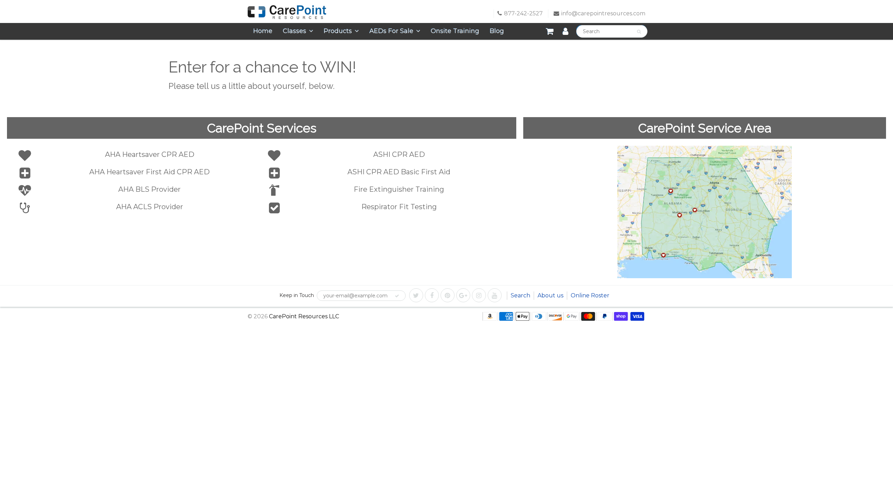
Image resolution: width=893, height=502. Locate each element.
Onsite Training (455, 31)
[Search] (639, 31)
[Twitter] (416, 295)
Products (338, 31)
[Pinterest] (448, 295)
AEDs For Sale (391, 31)
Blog (497, 31)
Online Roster (590, 295)
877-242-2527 (523, 13)
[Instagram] (479, 295)
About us (550, 295)
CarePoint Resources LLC (304, 316)
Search (520, 295)
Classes (294, 31)
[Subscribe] (397, 296)
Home (262, 31)
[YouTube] (495, 295)
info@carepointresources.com (603, 13)
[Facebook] (432, 295)
